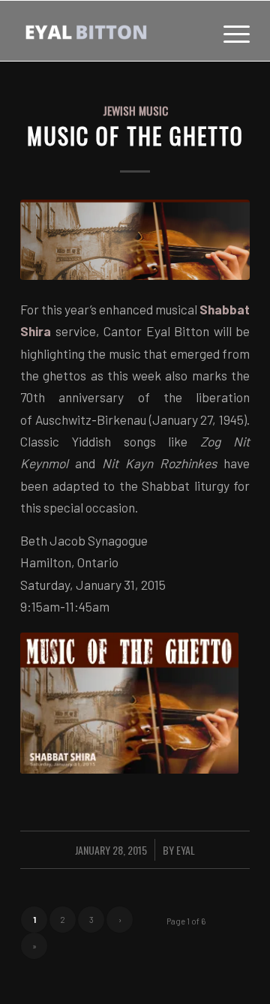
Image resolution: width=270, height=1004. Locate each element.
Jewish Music (135, 110)
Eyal (185, 850)
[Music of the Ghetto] (135, 240)
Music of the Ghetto (135, 135)
